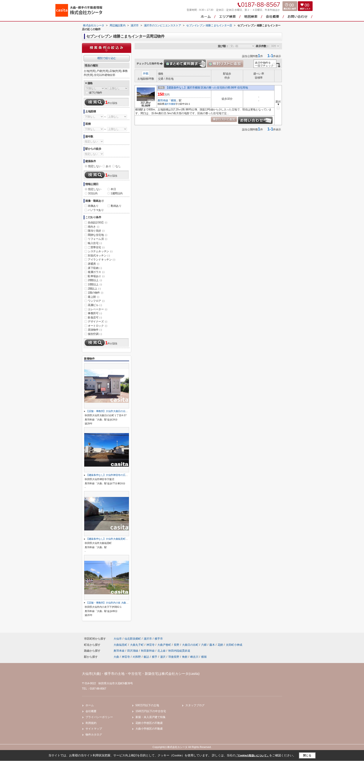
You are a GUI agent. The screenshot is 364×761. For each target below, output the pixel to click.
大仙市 (118, 638)
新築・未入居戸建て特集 (150, 717)
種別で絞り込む (106, 58)
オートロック (97, 325)
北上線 (161, 650)
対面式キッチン (99, 255)
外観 (145, 73)
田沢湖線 (133, 650)
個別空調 (95, 334)
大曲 (116, 656)
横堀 (173, 100)
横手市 (159, 638)
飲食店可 (95, 317)
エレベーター (97, 309)
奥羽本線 (163, 100)
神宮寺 (150, 644)
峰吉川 (194, 656)
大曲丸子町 (137, 644)
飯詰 (146, 656)
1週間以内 (117, 193)
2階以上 (94, 288)
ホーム (90, 705)
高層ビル (95, 305)
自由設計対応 (97, 222)
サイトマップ (94, 728)
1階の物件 (95, 292)
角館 (184, 656)
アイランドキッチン (101, 259)
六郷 (204, 644)
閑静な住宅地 (97, 234)
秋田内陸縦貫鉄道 (179, 650)
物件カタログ (94, 734)
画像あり (93, 205)
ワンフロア (96, 300)
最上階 (93, 296)
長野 (177, 644)
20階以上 (95, 280)
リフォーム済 (97, 238)
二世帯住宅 (96, 247)
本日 (113, 189)
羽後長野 (173, 656)
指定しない (94, 166)
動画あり (116, 205)
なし (118, 166)
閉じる (307, 755)
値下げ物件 (95, 92)
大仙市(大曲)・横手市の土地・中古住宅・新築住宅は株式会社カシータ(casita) (140, 673)
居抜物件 (95, 329)
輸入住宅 (95, 243)
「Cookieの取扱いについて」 (252, 755)
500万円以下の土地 (147, 705)
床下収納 (95, 268)
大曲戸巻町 (164, 644)
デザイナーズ (97, 321)
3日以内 (92, 193)
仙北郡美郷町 (132, 638)
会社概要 (91, 711)
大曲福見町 (121, 644)
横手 (154, 656)
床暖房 (93, 263)
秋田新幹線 (148, 650)
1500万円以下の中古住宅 (150, 711)
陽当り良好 (96, 230)
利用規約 (91, 723)
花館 (221, 644)
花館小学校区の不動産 (149, 723)
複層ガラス (96, 272)
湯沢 (163, 656)
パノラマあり (96, 210)
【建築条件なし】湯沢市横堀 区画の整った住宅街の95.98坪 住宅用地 (207, 87)
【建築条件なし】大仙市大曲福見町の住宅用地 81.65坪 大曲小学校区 (124, 538)
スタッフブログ (195, 705)
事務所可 (95, 313)
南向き (93, 226)
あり (108, 166)
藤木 (212, 644)
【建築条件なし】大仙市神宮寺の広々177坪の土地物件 (116, 475)
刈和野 (137, 656)
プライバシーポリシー (99, 717)
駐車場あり (96, 276)
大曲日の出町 (190, 644)
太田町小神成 (234, 644)
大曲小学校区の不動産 (149, 728)
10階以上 (95, 284)
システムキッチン (100, 251)
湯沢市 (167, 104)
